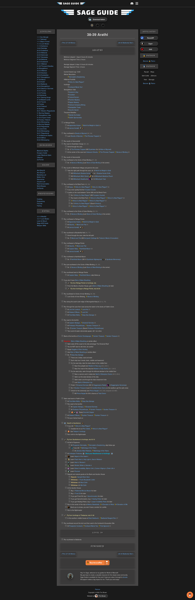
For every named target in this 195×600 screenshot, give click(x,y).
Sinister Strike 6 (80, 465)
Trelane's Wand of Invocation (108, 238)
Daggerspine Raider (100, 385)
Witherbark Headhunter (80, 179)
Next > (126, 43)
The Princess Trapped (92, 136)
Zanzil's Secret (74, 110)
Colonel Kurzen (74, 97)
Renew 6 (82, 462)
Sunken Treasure (92, 325)
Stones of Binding (122, 152)
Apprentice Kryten (75, 125)
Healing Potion (97, 499)
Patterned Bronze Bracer (83, 491)
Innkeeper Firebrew (75, 453)
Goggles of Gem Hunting (79, 349)
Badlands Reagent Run (108, 518)
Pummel (77, 471)
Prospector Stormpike (80, 445)
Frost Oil (78, 493)
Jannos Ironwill (74, 128)
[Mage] (72, 412)
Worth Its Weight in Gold (91, 125)
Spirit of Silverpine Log (85, 382)
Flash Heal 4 (79, 459)
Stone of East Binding (94, 163)
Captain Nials (73, 249)
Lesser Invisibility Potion (99, 502)
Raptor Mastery (74, 102)
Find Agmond (104, 526)
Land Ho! (85, 309)
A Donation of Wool (108, 504)
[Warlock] (77, 412)
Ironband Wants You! (75, 87)
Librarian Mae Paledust (83, 451)
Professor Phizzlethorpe (76, 325)
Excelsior (72, 95)
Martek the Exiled (74, 115)
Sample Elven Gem (83, 477)
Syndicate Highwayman (94, 259)
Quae (71, 187)
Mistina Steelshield (93, 504)
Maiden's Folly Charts (101, 369)
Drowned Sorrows (88, 323)
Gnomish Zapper (88, 412)
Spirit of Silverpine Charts (104, 374)
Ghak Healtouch (93, 518)
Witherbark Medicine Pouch (104, 176)
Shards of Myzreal (81, 133)
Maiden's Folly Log (95, 366)
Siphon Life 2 (90, 468)
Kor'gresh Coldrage (90, 238)
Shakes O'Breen (74, 312)
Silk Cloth (83, 485)
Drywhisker (92, 149)
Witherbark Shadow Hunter (82, 173)
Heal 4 (77, 462)
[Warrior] (68, 471)
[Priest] (75, 412)
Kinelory (97, 203)
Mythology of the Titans (88, 448)
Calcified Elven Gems (99, 388)
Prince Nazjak (94, 391)
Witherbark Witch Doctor (81, 176)
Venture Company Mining (77, 105)
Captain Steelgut (74, 323)
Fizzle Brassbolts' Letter (87, 480)
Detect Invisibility (80, 468)
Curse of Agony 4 (100, 468)
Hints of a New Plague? (76, 82)
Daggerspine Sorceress (118, 385)
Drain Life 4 (111, 468)
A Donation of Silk (121, 504)
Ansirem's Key (73, 92)
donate (125, 577)
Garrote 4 (88, 465)
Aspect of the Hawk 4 (81, 456)
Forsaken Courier (90, 190)
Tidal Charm (102, 393)
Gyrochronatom (93, 496)
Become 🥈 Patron (149, 83)
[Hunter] (68, 456)
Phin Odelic (86, 429)
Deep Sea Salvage (88, 315)
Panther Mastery (74, 100)
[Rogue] (68, 465)
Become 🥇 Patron (149, 61)
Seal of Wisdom (97, 459)
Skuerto (71, 225)
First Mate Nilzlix (74, 315)
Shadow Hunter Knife (103, 173)
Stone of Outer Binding (94, 214)
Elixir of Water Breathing (82, 280)
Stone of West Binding (94, 267)
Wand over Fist (81, 225)
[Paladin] (68, 459)
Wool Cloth (83, 482)
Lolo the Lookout (74, 309)
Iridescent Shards (92, 152)
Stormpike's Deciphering (77, 77)
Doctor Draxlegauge (84, 336)
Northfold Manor (85, 249)
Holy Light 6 (87, 459)
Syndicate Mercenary (113, 259)
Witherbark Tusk (100, 179)
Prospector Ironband (75, 526)
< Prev (68, 43)
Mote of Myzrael (105, 149)
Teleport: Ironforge (79, 431)
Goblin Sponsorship (75, 117)
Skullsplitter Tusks (75, 107)
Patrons (97, 589)
